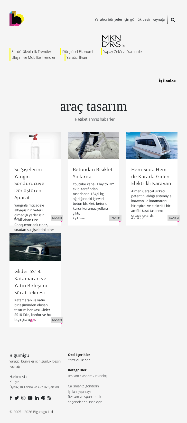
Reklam (73, 376)
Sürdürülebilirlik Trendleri (31, 51)
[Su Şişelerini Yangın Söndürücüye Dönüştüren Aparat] (35, 145)
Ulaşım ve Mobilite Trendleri (33, 57)
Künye (14, 381)
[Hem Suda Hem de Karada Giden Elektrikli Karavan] (152, 145)
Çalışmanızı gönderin (83, 386)
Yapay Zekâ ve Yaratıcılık (122, 51)
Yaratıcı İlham (77, 57)
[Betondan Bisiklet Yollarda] (93, 145)
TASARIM (57, 217)
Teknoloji (100, 376)
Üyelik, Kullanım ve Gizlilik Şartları (34, 387)
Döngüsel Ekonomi (77, 51)
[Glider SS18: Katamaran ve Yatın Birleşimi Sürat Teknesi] (35, 246)
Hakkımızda (18, 376)
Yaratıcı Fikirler (79, 360)
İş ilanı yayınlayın (80, 391)
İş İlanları (168, 80)
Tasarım (86, 376)
